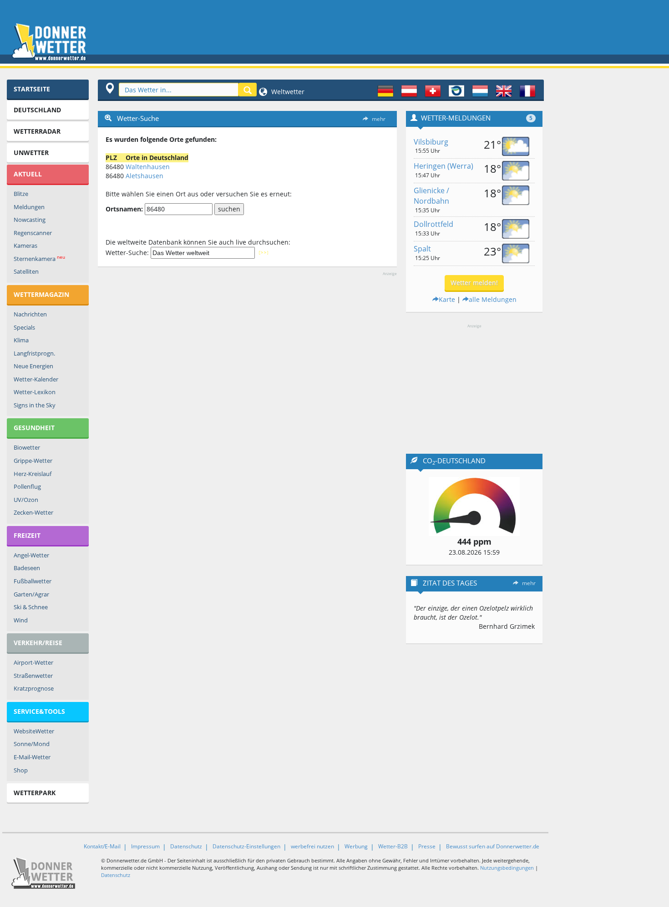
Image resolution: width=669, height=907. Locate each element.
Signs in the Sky (35, 405)
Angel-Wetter (31, 555)
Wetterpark (35, 792)
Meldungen (29, 207)
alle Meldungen (493, 299)
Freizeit (27, 535)
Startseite (32, 89)
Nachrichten (30, 314)
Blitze (21, 194)
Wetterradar (37, 131)
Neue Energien (33, 366)
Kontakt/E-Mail (102, 846)
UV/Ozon (26, 500)
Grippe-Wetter (33, 460)
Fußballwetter (32, 581)
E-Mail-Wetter (32, 757)
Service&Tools (39, 711)
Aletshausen (144, 175)
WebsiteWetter (34, 731)
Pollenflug (27, 486)
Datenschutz (186, 846)
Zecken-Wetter (33, 512)
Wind (21, 620)
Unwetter (31, 152)
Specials (24, 327)
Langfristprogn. (34, 353)
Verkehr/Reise (38, 642)
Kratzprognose (34, 688)
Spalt (422, 249)
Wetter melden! (474, 282)
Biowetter (27, 447)
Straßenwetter (33, 675)
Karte (447, 299)
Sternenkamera (39, 258)
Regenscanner (33, 233)
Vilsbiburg (431, 142)
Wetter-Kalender (36, 379)
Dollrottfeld (433, 224)
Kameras (25, 245)
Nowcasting (30, 219)
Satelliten (26, 271)
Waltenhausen (148, 166)
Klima (21, 340)
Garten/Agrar (31, 594)
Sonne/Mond (32, 744)
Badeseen (27, 568)
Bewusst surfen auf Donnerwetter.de (492, 846)
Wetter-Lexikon (35, 392)
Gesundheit (34, 427)
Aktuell (28, 174)
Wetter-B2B (393, 846)
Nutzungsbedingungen (507, 867)
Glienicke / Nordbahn (431, 195)
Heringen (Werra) (443, 166)
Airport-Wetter (33, 662)
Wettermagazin (41, 294)
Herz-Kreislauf (32, 474)
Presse (427, 846)
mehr (378, 119)
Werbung (356, 846)
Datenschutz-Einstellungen (246, 846)
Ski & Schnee (31, 607)
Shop (21, 770)
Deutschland (37, 109)
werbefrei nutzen (312, 846)
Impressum (145, 846)
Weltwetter (286, 91)
